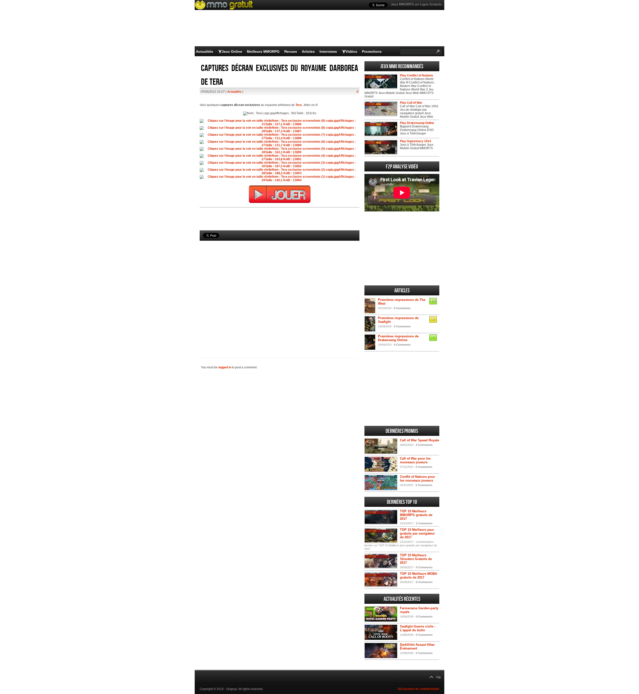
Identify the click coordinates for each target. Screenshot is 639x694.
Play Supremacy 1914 (415, 141)
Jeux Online (232, 51)
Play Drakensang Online (417, 123)
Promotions (372, 51)
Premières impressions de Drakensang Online (398, 338)
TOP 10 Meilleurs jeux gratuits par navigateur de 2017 (417, 533)
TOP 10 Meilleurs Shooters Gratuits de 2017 (416, 559)
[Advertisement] (279, 291)
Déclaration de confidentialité (418, 689)
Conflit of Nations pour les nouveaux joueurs (417, 478)
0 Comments (402, 308)
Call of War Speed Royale (419, 440)
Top (438, 677)
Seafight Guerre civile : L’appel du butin (417, 628)
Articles (308, 51)
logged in (224, 367)
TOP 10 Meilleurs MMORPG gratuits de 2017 (416, 515)
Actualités (204, 51)
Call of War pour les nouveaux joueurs (415, 460)
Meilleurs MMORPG (263, 51)
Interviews (328, 51)
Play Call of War (411, 102)
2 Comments (424, 523)
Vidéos (351, 51)
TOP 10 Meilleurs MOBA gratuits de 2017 (418, 575)
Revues (290, 51)
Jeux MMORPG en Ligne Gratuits (416, 4)
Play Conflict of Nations (416, 75)
